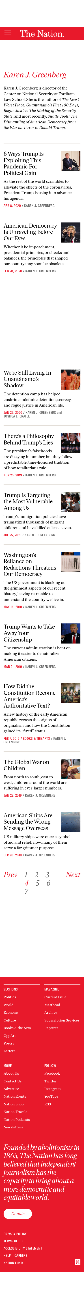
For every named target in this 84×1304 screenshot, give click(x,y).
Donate (17, 1213)
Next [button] (73, 875)
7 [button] (26, 891)
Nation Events (15, 1096)
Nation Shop (14, 1104)
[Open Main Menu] (7, 33)
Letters (9, 1051)
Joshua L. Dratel (17, 416)
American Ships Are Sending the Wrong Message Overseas (28, 822)
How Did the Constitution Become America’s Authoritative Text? (30, 696)
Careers (21, 1256)
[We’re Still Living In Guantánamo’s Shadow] (70, 380)
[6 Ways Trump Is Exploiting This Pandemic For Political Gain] (70, 161)
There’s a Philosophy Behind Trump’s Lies (29, 439)
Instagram (52, 1089)
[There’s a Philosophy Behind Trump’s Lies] (70, 443)
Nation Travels (15, 1112)
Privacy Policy (15, 1234)
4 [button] (26, 883)
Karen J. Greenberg (39, 205)
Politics (10, 997)
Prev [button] (10, 875)
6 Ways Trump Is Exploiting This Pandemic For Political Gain (24, 163)
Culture (10, 1020)
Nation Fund (13, 1263)
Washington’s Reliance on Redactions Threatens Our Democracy (30, 564)
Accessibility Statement (23, 1248)
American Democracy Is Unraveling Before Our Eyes (30, 232)
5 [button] (37, 883)
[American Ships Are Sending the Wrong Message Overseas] (70, 822)
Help (7, 1256)
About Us (11, 1073)
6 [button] (48, 883)
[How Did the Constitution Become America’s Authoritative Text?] (70, 693)
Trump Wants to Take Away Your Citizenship (29, 633)
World (8, 1005)
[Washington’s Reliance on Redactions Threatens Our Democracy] (70, 562)
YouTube (51, 1096)
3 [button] (47, 875)
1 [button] (25, 875)
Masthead (52, 1005)
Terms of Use (14, 1241)
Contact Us (13, 1081)
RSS (47, 1104)
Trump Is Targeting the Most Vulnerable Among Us (28, 501)
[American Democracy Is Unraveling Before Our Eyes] (70, 232)
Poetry (9, 1043)
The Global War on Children (26, 765)
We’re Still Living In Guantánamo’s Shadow (27, 379)
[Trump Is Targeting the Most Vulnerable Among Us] (70, 502)
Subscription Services (61, 1020)
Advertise (11, 1089)
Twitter (50, 1081)
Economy (11, 1012)
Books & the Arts (36, 738)
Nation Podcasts (17, 1119)
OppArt (10, 1036)
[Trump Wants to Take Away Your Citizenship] (70, 633)
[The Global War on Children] (70, 769)
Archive (50, 1012)
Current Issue (55, 997)
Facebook (52, 1073)
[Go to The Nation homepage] (42, 33)
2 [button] (36, 875)
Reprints (51, 1028)
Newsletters (13, 1127)
